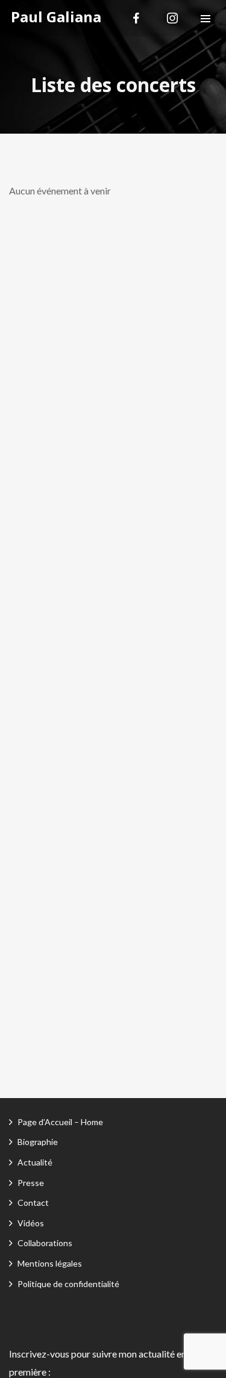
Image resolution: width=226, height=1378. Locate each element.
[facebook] (136, 18)
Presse (30, 1183)
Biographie (37, 1142)
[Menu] (205, 18)
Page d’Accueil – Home (60, 1122)
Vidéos (30, 1223)
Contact (33, 1202)
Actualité (34, 1162)
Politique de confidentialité (68, 1284)
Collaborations (44, 1243)
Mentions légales (49, 1263)
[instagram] (172, 18)
